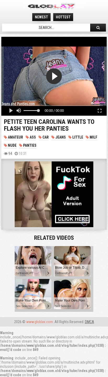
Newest (41, 17)
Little (77, 137)
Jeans (60, 137)
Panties (29, 145)
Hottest (63, 17)
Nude (12, 145)
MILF (93, 137)
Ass (32, 137)
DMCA (89, 322)
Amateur (15, 137)
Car (45, 137)
